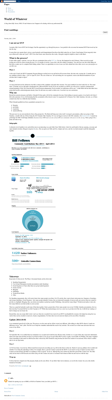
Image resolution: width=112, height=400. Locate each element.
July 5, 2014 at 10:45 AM (15, 385)
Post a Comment (8, 388)
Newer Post (7, 391)
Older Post (105, 391)
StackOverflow (86, 116)
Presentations (11, 12)
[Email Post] (30, 366)
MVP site (54, 60)
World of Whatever (15, 19)
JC (9, 378)
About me (10, 10)
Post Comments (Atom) (18, 395)
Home (9, 8)
